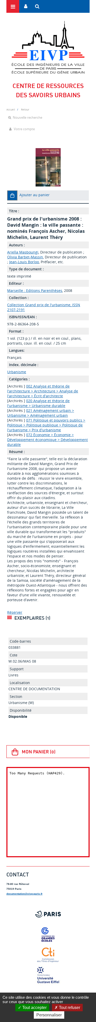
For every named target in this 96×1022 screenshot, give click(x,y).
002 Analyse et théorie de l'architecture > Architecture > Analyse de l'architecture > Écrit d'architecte (42, 391)
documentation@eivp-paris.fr (24, 893)
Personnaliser (49, 1015)
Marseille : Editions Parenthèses (34, 290)
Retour (25, 109)
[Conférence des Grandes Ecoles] (48, 934)
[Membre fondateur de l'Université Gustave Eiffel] (48, 975)
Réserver (14, 612)
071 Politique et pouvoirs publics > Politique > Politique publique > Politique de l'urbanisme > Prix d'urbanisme (46, 425)
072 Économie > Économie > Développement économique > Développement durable (47, 439)
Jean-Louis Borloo (24, 261)
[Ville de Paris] (48, 914)
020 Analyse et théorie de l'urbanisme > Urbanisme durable (38, 403)
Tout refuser (69, 1007)
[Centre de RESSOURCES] (48, 47)
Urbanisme (16, 371)
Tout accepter (34, 1007)
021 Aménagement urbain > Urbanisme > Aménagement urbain (40, 413)
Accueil (10, 109)
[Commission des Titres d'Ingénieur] (48, 955)
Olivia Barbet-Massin (25, 257)
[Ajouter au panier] (12, 195)
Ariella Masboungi (22, 252)
